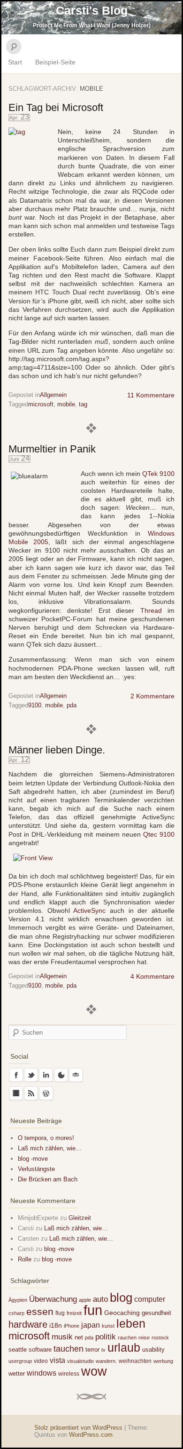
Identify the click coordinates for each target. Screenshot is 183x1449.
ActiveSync (89, 910)
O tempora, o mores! (46, 1137)
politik (105, 1336)
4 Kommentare (152, 976)
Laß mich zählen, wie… (50, 1148)
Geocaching (122, 1312)
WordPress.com (91, 1434)
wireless (68, 1373)
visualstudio (80, 1361)
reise (144, 1337)
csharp (16, 1313)
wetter (16, 1373)
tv (103, 1350)
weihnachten (135, 1361)
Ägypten (17, 1300)
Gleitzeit (80, 1217)
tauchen (68, 1349)
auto (100, 1299)
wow (94, 1371)
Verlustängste (36, 1168)
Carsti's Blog (92, 10)
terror (92, 1349)
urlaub (123, 1347)
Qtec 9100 (159, 834)
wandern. (106, 1361)
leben (130, 1323)
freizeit (74, 1313)
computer (149, 1299)
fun (93, 1310)
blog (121, 1297)
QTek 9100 (158, 473)
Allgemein (53, 394)
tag (83, 404)
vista (57, 1360)
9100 (34, 705)
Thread (151, 610)
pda (71, 705)
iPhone (71, 1326)
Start (15, 62)
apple (85, 1300)
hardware (27, 1324)
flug (60, 1313)
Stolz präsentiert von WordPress (78, 1427)
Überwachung (53, 1299)
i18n (55, 1325)
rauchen (127, 1337)
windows (41, 1373)
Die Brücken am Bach (47, 1179)
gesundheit (156, 1312)
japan (90, 1325)
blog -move (33, 1158)
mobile (66, 404)
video (41, 1361)
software (40, 1349)
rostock (160, 1337)
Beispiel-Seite (55, 62)
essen (39, 1311)
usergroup (20, 1361)
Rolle (24, 1259)
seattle (17, 1349)
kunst (108, 1326)
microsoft (40, 404)
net (79, 1337)
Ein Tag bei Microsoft (55, 107)
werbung (163, 1361)
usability (153, 1349)
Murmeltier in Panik (52, 449)
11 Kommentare (151, 395)
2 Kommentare (152, 696)
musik (62, 1336)
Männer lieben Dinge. (56, 750)
